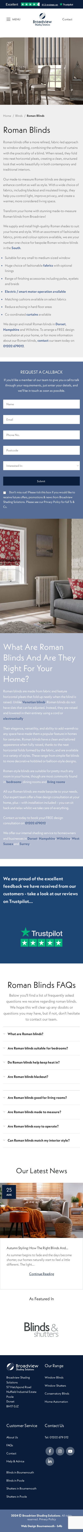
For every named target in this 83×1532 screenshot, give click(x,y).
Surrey (25, 844)
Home (7, 116)
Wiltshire (63, 838)
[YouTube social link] (70, 1451)
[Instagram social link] (60, 1451)
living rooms (56, 782)
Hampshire (11, 329)
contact (43, 340)
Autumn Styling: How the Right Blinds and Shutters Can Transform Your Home (36, 1248)
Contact (67, 19)
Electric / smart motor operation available (35, 291)
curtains (32, 314)
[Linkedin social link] (50, 1461)
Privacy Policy (47, 1519)
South (15, 248)
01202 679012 (13, 346)
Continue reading (41, 1273)
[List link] (61, 1377)
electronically (13, 718)
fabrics (48, 265)
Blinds (19, 116)
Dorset (61, 324)
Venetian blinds (33, 702)
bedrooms (13, 782)
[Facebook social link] (50, 1451)
